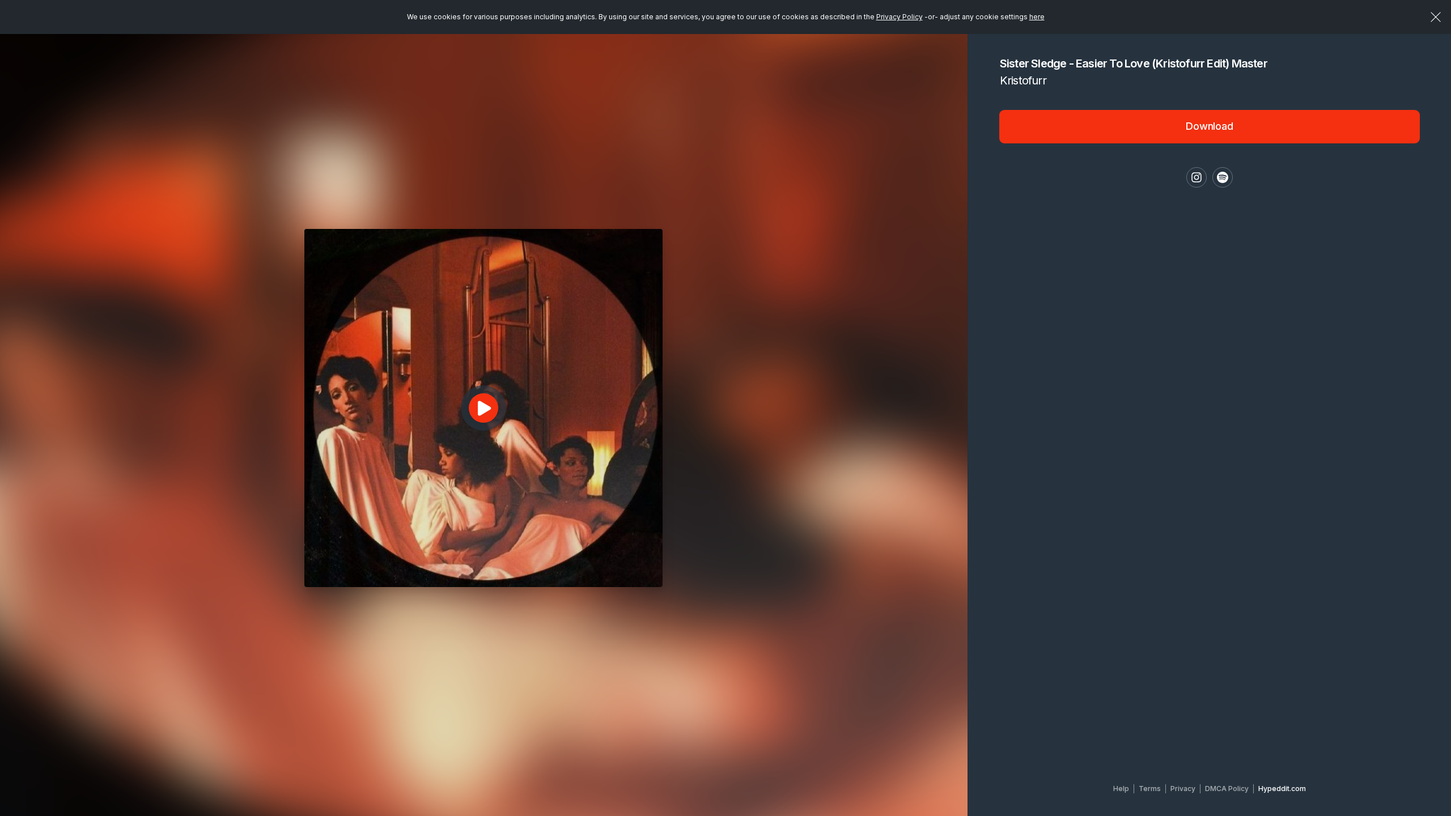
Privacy (1182, 788)
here (1037, 16)
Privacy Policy (899, 16)
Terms (1150, 788)
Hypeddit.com (1282, 788)
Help (1121, 788)
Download (1209, 126)
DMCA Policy (1227, 788)
